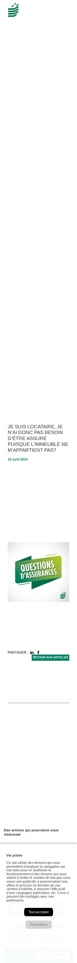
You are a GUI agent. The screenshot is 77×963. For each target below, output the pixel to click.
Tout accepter (38, 912)
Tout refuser (38, 924)
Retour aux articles (50, 657)
